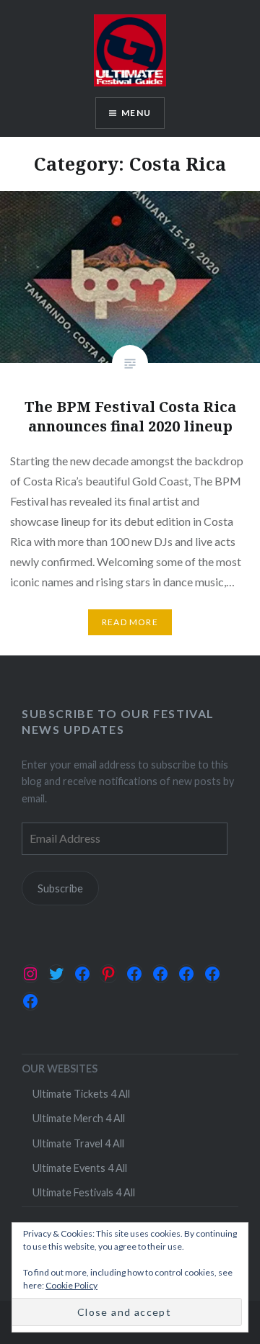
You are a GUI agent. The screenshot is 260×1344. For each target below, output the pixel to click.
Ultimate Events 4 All (79, 1168)
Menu (136, 112)
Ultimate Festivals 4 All (83, 1192)
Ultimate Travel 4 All (78, 1143)
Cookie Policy (72, 1285)
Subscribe (60, 888)
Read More (130, 622)
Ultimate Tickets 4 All (81, 1094)
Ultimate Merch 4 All (78, 1118)
